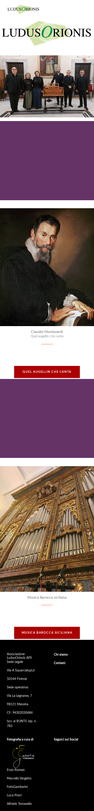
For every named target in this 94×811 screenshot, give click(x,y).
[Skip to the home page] (23, 9)
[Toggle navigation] (83, 9)
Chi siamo (61, 654)
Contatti (59, 663)
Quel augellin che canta (47, 371)
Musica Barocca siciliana (47, 632)
